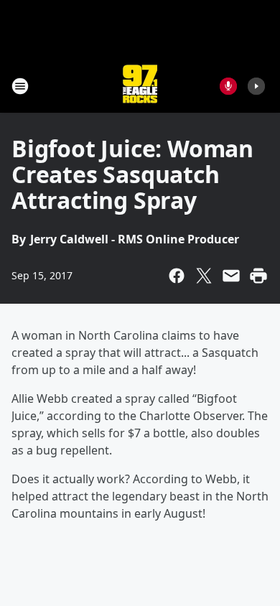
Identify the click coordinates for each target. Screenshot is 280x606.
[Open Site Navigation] (20, 86)
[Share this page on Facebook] (177, 276)
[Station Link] (140, 85)
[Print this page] (258, 276)
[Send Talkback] (228, 86)
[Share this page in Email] (231, 276)
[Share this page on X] (204, 276)
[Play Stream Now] (256, 86)
